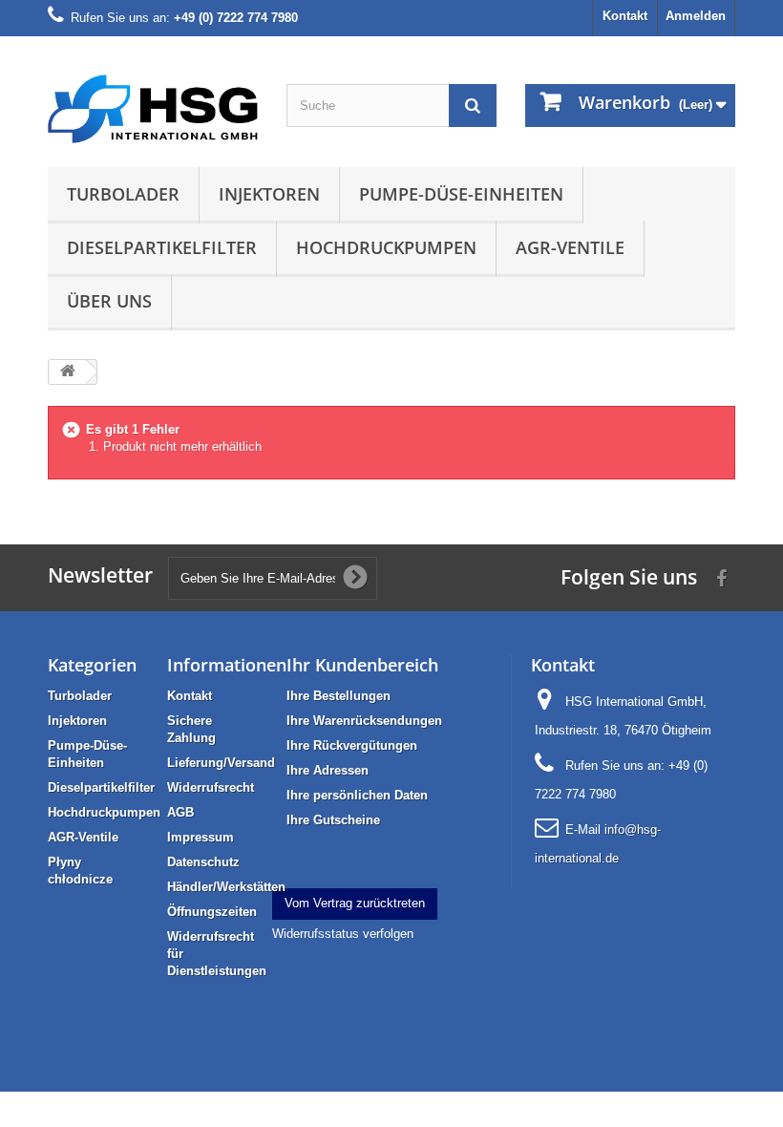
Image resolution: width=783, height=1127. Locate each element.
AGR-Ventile (570, 247)
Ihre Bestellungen (338, 696)
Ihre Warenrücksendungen (364, 720)
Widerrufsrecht (210, 787)
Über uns (109, 300)
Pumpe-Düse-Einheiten (461, 193)
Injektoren (269, 193)
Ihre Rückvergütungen (351, 745)
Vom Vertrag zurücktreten (355, 903)
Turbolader (123, 193)
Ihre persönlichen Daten (357, 795)
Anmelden (696, 16)
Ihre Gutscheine (333, 820)
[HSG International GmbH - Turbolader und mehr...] (153, 108)
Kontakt (625, 16)
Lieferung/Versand (221, 762)
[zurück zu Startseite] (68, 372)
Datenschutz (203, 862)
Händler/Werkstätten (226, 887)
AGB (180, 812)
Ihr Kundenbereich (362, 664)
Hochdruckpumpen (386, 247)
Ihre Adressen (327, 770)
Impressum (200, 837)
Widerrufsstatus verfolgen (342, 933)
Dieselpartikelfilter (162, 247)
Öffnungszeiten (212, 911)
